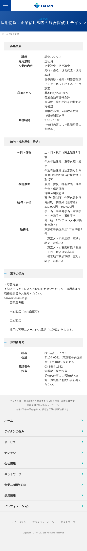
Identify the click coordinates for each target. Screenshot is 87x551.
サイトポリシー (19, 522)
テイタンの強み (14, 431)
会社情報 (10, 463)
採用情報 (10, 495)
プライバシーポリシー (44, 522)
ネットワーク (12, 474)
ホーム (8, 420)
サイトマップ (68, 522)
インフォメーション (17, 506)
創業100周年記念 (15, 484)
